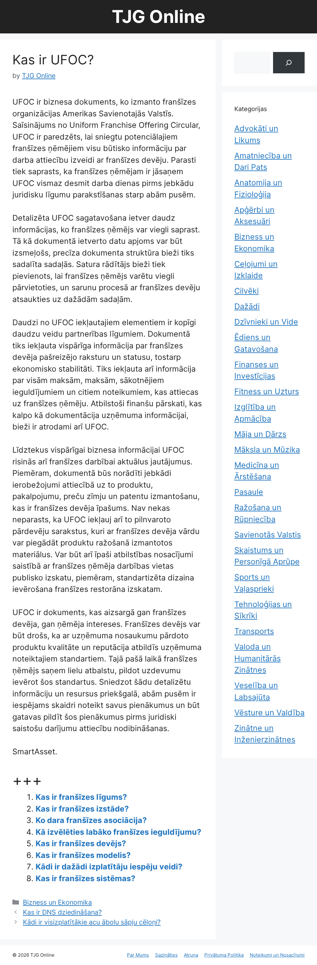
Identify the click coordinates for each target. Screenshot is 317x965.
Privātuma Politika (224, 955)
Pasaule (248, 492)
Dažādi (247, 306)
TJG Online (158, 16)
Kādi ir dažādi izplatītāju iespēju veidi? (109, 866)
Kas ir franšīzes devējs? (81, 843)
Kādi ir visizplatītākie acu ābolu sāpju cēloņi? (92, 922)
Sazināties (166, 955)
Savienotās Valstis (267, 534)
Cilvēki (246, 290)
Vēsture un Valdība (269, 712)
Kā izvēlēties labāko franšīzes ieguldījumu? (118, 832)
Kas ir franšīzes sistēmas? (85, 878)
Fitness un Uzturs (266, 391)
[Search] (289, 62)
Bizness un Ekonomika (57, 902)
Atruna (191, 955)
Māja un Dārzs (260, 434)
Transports (254, 631)
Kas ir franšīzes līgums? (81, 797)
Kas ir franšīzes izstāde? (82, 808)
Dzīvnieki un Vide (266, 321)
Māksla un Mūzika (267, 449)
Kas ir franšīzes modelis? (83, 855)
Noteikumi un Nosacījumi (277, 955)
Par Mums (138, 955)
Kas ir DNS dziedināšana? (62, 912)
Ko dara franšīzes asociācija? (91, 820)
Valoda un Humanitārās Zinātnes (257, 658)
